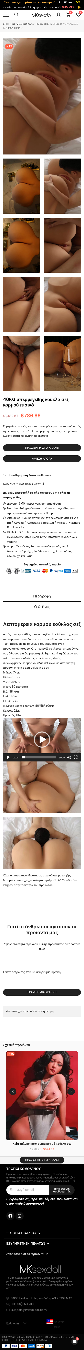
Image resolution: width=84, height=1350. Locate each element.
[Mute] (69, 757)
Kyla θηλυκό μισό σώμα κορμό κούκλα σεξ (42, 1144)
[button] (42, 739)
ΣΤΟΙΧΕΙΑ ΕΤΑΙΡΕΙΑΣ (21, 1233)
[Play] (8, 757)
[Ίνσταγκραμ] (19, 1216)
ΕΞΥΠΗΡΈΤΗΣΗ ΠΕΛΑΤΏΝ (25, 1243)
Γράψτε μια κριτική (42, 992)
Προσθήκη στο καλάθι (42, 448)
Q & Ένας (42, 606)
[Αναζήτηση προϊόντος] (16, 14)
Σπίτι (6, 24)
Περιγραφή (42, 596)
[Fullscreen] (76, 757)
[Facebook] (10, 1216)
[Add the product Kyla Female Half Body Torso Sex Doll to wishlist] (71, 1057)
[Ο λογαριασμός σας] (58, 14)
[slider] (39, 757)
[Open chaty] (74, 1341)
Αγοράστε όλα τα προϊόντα (25, 1254)
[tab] (42, 596)
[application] (42, 739)
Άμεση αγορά (42, 459)
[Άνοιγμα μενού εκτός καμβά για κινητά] (6, 14)
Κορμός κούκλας (22, 24)
